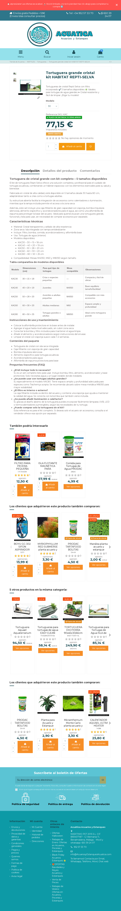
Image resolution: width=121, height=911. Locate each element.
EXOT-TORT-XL (73, 636)
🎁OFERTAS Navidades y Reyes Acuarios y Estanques (58, 870)
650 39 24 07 (107, 15)
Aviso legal (16, 876)
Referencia (51, 114)
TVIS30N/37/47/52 (48, 636)
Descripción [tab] (30, 171)
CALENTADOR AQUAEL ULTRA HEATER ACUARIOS (98, 724)
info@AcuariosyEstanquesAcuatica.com (91, 854)
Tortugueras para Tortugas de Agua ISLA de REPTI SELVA (98, 631)
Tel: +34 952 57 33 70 (81, 13)
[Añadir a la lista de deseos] (90, 146)
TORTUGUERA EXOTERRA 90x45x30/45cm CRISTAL (73, 631)
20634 (73, 472)
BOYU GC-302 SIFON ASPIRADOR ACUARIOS (22, 548)
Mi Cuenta (37, 827)
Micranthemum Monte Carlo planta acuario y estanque (73, 724)
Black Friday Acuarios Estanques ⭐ (59, 857)
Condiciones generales (17, 845)
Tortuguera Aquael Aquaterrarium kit (22, 631)
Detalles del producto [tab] (60, 171)
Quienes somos (15, 858)
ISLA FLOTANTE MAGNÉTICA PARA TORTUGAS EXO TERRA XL (48, 469)
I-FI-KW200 (22, 472)
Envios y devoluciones (18, 828)
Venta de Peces (56, 881)
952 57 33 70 (80, 847)
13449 (73, 552)
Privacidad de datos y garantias (18, 836)
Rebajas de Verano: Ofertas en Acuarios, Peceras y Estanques (57, 893)
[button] (11, 547)
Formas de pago (16, 864)
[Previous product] (110, 61)
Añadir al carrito (74, 146)
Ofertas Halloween (57, 834)
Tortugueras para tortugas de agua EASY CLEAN (47, 630)
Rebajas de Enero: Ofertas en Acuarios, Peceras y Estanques (59, 845)
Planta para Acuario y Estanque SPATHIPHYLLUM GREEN (47, 726)
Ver (73, 486)
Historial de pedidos (37, 836)
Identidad (37, 831)
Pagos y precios (15, 851)
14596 (99, 728)
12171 (22, 552)
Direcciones (38, 841)
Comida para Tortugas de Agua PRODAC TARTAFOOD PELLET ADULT (73, 469)
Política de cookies (16, 871)
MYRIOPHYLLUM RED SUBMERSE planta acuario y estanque (48, 548)
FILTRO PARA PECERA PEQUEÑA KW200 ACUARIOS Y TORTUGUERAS (22, 470)
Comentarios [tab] (90, 171)
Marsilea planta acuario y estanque (99, 547)
